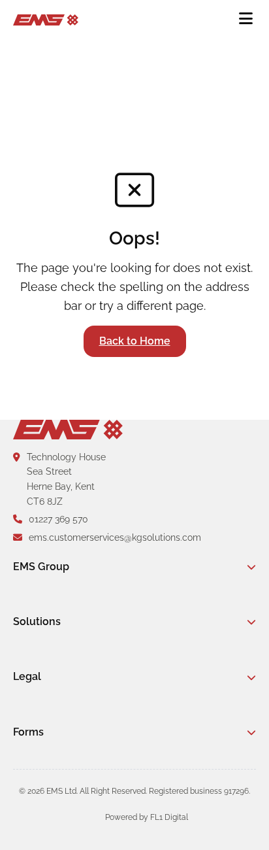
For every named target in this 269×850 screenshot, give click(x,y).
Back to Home (134, 341)
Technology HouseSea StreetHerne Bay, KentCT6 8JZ (66, 479)
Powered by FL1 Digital (146, 817)
